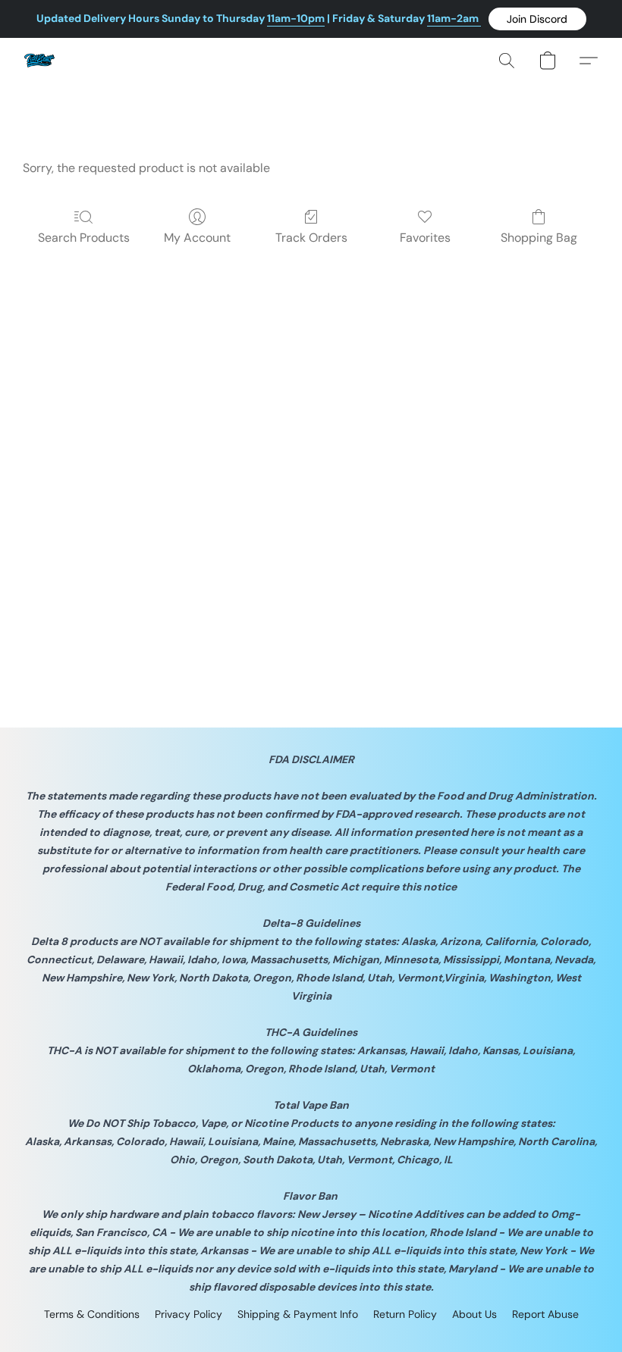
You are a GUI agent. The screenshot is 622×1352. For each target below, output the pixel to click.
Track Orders (311, 238)
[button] (537, 19)
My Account (197, 238)
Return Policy (405, 1314)
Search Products (84, 238)
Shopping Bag (539, 238)
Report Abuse (545, 1314)
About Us (474, 1314)
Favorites (425, 238)
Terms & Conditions (92, 1314)
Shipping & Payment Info (297, 1314)
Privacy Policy (188, 1314)
